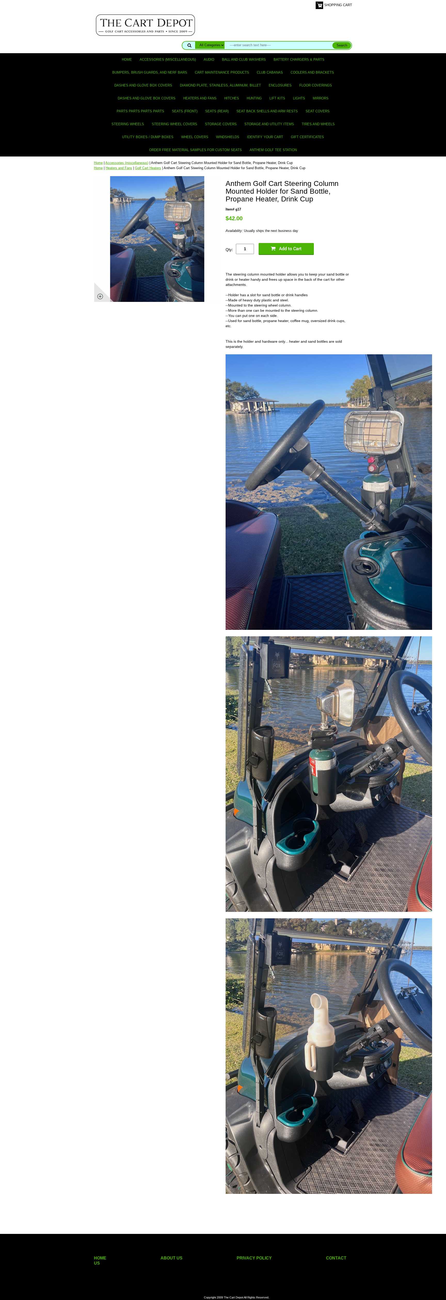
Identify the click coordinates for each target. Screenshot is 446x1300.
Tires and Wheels (318, 124)
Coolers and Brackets (312, 72)
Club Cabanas (270, 72)
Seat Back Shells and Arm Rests (267, 111)
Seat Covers (318, 111)
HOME (100, 1258)
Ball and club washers (244, 59)
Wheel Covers (194, 137)
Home (127, 59)
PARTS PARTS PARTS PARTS (140, 111)
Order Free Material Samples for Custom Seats (195, 150)
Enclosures (280, 85)
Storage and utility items (269, 124)
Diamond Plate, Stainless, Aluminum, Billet (220, 85)
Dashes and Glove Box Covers (143, 85)
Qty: (229, 249)
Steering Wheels (128, 124)
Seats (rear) (217, 111)
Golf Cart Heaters (148, 168)
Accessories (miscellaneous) (168, 59)
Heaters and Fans (200, 98)
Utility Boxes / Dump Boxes (147, 137)
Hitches (231, 98)
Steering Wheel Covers (174, 124)
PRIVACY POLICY (254, 1258)
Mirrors (321, 98)
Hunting (254, 98)
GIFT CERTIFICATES (307, 137)
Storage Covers (221, 124)
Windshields (227, 137)
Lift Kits (277, 98)
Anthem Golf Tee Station (273, 150)
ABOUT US (171, 1258)
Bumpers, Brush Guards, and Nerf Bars (149, 72)
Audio (209, 59)
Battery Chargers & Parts (299, 59)
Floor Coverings (315, 85)
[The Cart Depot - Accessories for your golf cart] (145, 25)
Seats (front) (184, 111)
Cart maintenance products (222, 72)
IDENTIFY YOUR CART (265, 137)
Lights (299, 98)
